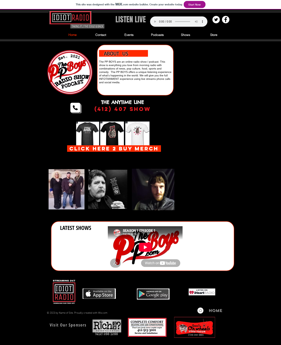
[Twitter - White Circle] (216, 19)
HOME (215, 310)
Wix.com (102, 313)
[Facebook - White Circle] (225, 19)
